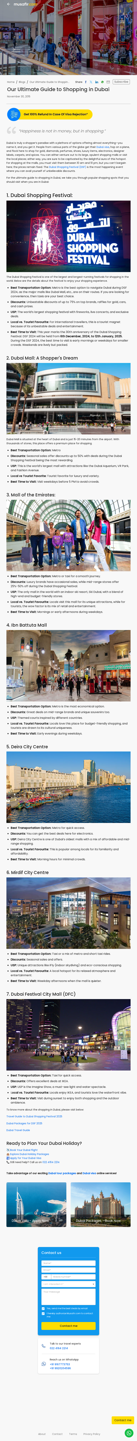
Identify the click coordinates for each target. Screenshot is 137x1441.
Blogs (22, 82)
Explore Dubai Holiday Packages (29, 1154)
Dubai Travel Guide (18, 1130)
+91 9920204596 (60, 1368)
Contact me (122, 1420)
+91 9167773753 (60, 1364)
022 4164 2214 (51, 1162)
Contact (57, 1434)
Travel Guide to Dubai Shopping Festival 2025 (34, 1116)
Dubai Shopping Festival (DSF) (67, 167)
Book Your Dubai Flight (24, 1150)
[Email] (108, 82)
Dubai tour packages (62, 1173)
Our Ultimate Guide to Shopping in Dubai (50, 82)
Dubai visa (103, 147)
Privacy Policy (91, 1434)
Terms (73, 1434)
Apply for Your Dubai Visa (25, 1158)
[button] (68, 1284)
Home (11, 82)
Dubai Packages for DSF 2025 (24, 1123)
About (42, 1434)
